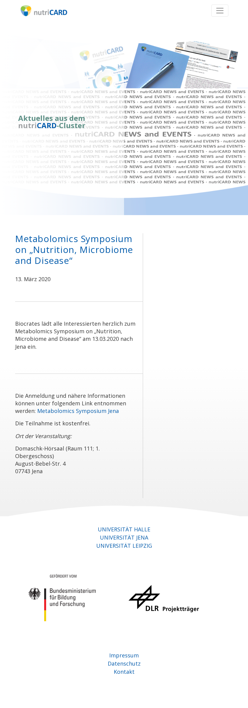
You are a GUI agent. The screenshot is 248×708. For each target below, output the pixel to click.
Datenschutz (124, 663)
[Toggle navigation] (219, 11)
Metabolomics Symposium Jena (78, 410)
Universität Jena (124, 537)
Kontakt (124, 671)
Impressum (124, 655)
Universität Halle (124, 529)
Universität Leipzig (124, 545)
